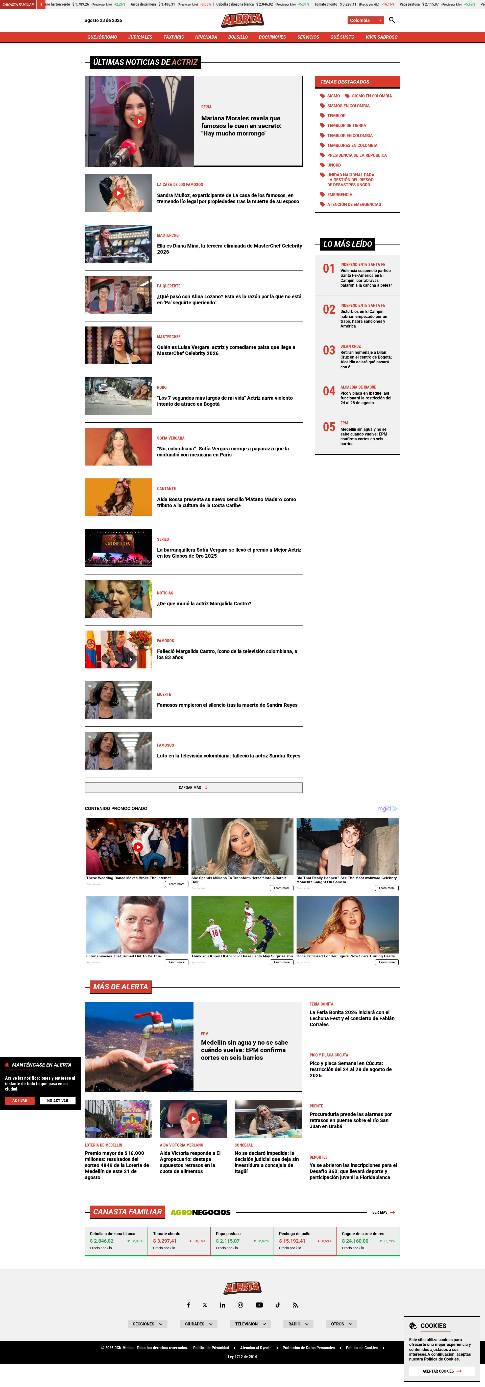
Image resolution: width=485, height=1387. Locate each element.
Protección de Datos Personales (309, 1348)
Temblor (336, 115)
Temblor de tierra (346, 125)
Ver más (379, 1212)
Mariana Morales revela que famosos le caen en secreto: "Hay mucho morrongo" (241, 126)
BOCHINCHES (272, 37)
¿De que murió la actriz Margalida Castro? (204, 604)
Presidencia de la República (357, 155)
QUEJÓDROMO (102, 37)
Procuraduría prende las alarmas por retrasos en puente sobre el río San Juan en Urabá (351, 1120)
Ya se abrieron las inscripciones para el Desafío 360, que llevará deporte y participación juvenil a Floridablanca (353, 1171)
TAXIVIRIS (173, 37)
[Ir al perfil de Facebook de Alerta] (188, 1305)
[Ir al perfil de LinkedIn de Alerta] (222, 1305)
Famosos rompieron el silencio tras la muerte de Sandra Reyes (227, 705)
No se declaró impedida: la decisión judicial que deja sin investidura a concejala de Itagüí (267, 1162)
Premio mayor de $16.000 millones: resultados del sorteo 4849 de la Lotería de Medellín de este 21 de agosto (117, 1165)
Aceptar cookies (438, 1371)
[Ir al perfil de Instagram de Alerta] (240, 1305)
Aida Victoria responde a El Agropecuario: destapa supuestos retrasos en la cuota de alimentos (190, 1162)
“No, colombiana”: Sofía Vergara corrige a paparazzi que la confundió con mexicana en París (223, 452)
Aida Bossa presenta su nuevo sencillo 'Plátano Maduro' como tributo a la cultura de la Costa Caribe (226, 502)
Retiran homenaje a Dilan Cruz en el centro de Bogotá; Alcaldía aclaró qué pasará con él (366, 359)
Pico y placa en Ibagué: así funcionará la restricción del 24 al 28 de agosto (366, 398)
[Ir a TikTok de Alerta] (278, 1305)
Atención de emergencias (354, 204)
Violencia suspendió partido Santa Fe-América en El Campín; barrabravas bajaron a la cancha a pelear (366, 278)
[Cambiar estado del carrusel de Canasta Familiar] (40, 4)
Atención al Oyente (256, 1348)
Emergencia (339, 194)
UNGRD (334, 165)
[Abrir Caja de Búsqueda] (392, 20)
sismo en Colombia (372, 96)
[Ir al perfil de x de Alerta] (204, 1305)
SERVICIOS (308, 37)
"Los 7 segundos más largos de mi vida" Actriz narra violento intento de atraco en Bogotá (225, 401)
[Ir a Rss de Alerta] (295, 1305)
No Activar (57, 1100)
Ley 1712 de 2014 (242, 1357)
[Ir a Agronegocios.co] (200, 1212)
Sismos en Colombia (348, 105)
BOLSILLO (238, 37)
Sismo (333, 96)
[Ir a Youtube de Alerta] (259, 1305)
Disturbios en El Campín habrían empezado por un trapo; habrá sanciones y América (364, 319)
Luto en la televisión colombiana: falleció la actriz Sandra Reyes (228, 756)
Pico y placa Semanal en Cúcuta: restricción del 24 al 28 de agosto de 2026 (351, 1069)
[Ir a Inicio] (242, 20)
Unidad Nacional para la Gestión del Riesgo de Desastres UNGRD (350, 180)
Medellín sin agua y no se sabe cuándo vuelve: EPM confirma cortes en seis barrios (364, 436)
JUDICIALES (140, 37)
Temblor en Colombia (350, 135)
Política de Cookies (441, 1359)
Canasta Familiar (18, 5)
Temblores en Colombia (352, 145)
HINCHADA (206, 37)
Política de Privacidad (211, 1348)
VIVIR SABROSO (382, 37)
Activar (19, 1100)
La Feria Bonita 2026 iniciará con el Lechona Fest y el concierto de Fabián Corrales (352, 1018)
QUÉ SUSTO (342, 37)
